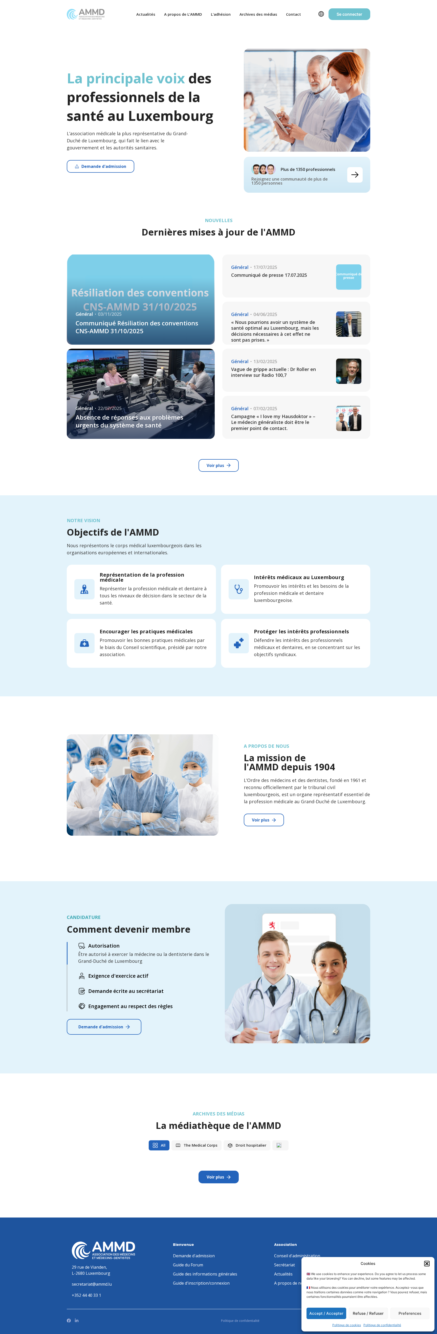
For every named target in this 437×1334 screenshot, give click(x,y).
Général (84, 314)
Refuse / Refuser (368, 1313)
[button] (426, 1263)
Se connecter (349, 14)
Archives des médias (258, 14)
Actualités (145, 14)
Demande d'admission (100, 1027)
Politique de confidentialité (382, 1325)
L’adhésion (221, 14)
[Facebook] (69, 1321)
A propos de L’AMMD (183, 14)
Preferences (410, 1313)
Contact (293, 14)
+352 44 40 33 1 (86, 1295)
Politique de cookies (346, 1325)
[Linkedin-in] (77, 1321)
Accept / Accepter (326, 1313)
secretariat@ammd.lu (92, 1284)
